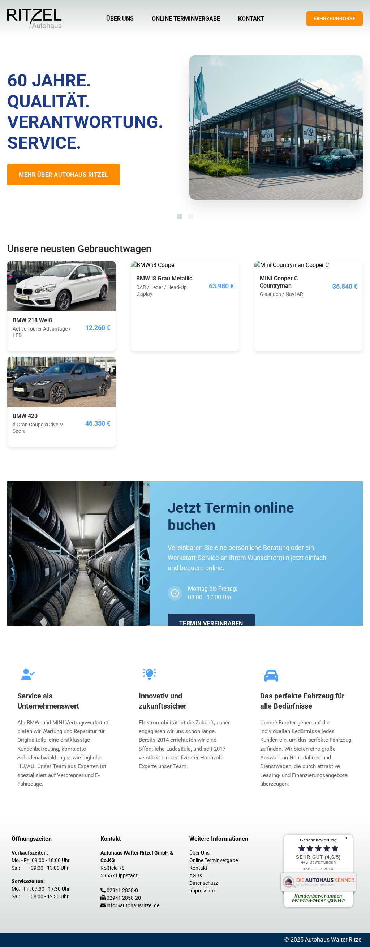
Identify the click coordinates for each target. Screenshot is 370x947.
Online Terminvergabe (186, 18)
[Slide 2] (190, 216)
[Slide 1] (179, 216)
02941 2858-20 (124, 898)
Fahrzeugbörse (335, 18)
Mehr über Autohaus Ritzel (63, 174)
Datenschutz (203, 883)
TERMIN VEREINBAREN (211, 623)
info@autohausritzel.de (133, 905)
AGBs (195, 875)
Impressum (202, 891)
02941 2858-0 (122, 890)
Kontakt (251, 18)
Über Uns (120, 18)
